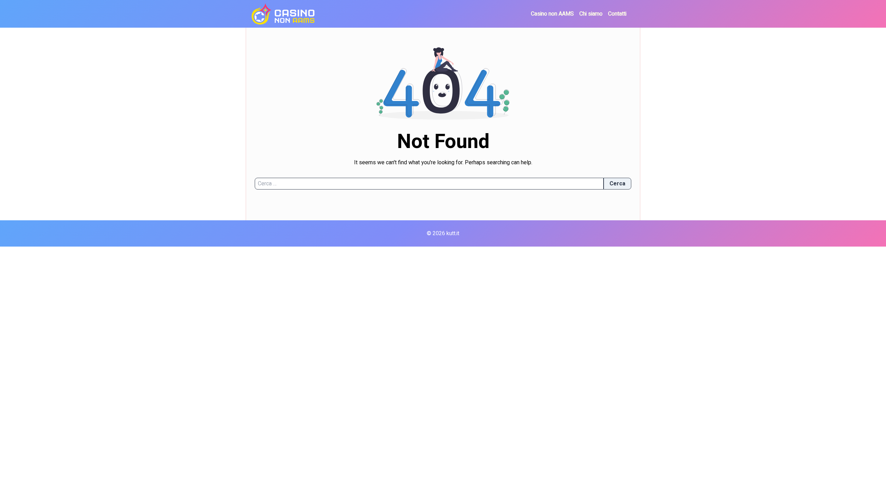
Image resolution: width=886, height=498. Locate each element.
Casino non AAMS (552, 14)
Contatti (617, 14)
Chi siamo (591, 14)
